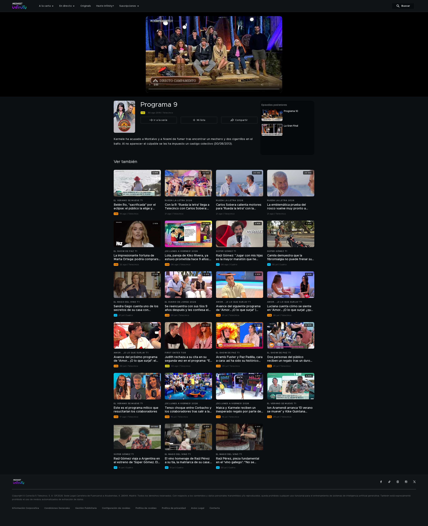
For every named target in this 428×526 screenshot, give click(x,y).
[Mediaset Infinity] (19, 6)
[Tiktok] (389, 481)
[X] (414, 481)
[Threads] (397, 481)
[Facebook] (381, 481)
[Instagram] (406, 481)
